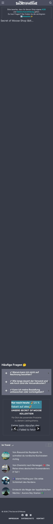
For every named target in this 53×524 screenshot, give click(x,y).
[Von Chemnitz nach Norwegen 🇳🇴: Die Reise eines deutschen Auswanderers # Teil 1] (6, 469)
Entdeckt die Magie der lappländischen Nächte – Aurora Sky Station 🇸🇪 (32, 491)
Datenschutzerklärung (25, 12)
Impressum (14, 518)
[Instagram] (27, 515)
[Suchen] (50, 3)
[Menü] (3, 2)
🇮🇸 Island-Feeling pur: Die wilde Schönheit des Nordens (28, 480)
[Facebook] (22, 515)
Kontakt (40, 518)
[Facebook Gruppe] (31, 515)
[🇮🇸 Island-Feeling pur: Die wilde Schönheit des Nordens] (6, 480)
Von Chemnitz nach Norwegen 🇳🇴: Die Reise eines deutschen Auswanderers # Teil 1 (31, 468)
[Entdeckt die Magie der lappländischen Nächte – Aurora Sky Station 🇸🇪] (6, 491)
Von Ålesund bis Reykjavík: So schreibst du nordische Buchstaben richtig (30, 455)
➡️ (25, 16)
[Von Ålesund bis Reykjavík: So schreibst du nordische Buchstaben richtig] (6, 456)
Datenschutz (27, 518)
